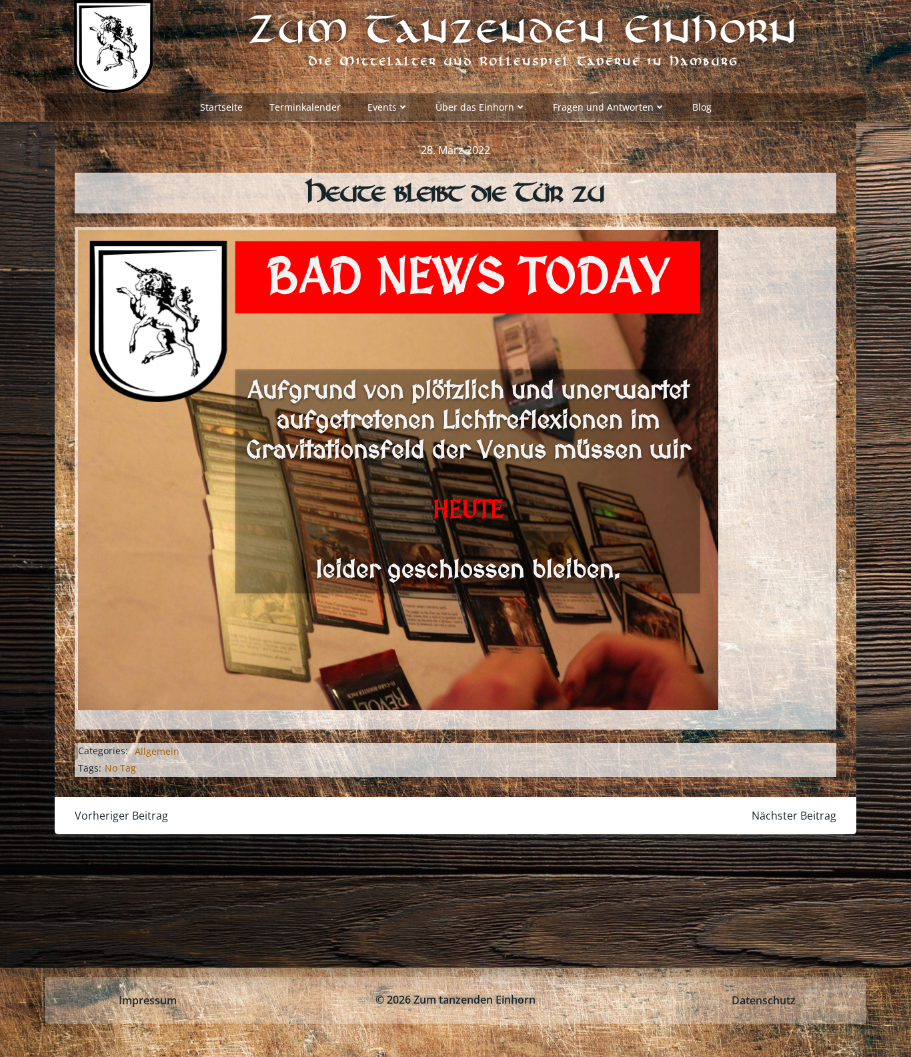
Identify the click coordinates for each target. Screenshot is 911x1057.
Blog (702, 107)
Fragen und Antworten (603, 107)
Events (382, 107)
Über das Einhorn (474, 107)
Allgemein (157, 751)
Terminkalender (305, 107)
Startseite (221, 107)
